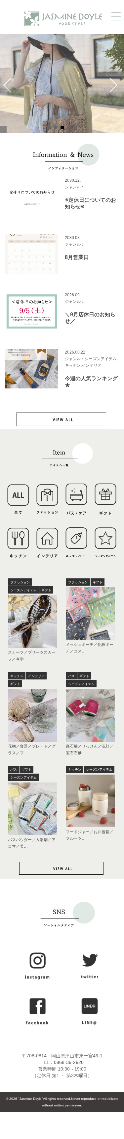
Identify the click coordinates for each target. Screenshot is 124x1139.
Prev (9, 88)
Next (115, 88)
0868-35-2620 (69, 1062)
